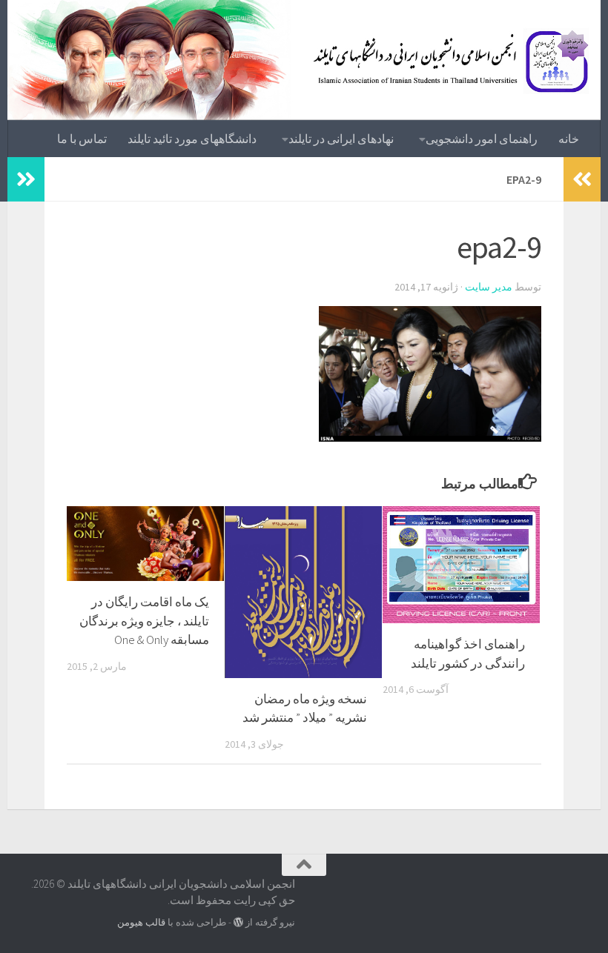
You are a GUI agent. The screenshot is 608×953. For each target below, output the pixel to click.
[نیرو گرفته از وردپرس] (238, 922)
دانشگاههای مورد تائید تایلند (192, 138)
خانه (568, 138)
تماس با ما (82, 138)
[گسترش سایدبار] (25, 179)
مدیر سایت (488, 286)
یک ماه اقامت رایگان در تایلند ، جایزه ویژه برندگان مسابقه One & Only (144, 621)
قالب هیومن (141, 922)
